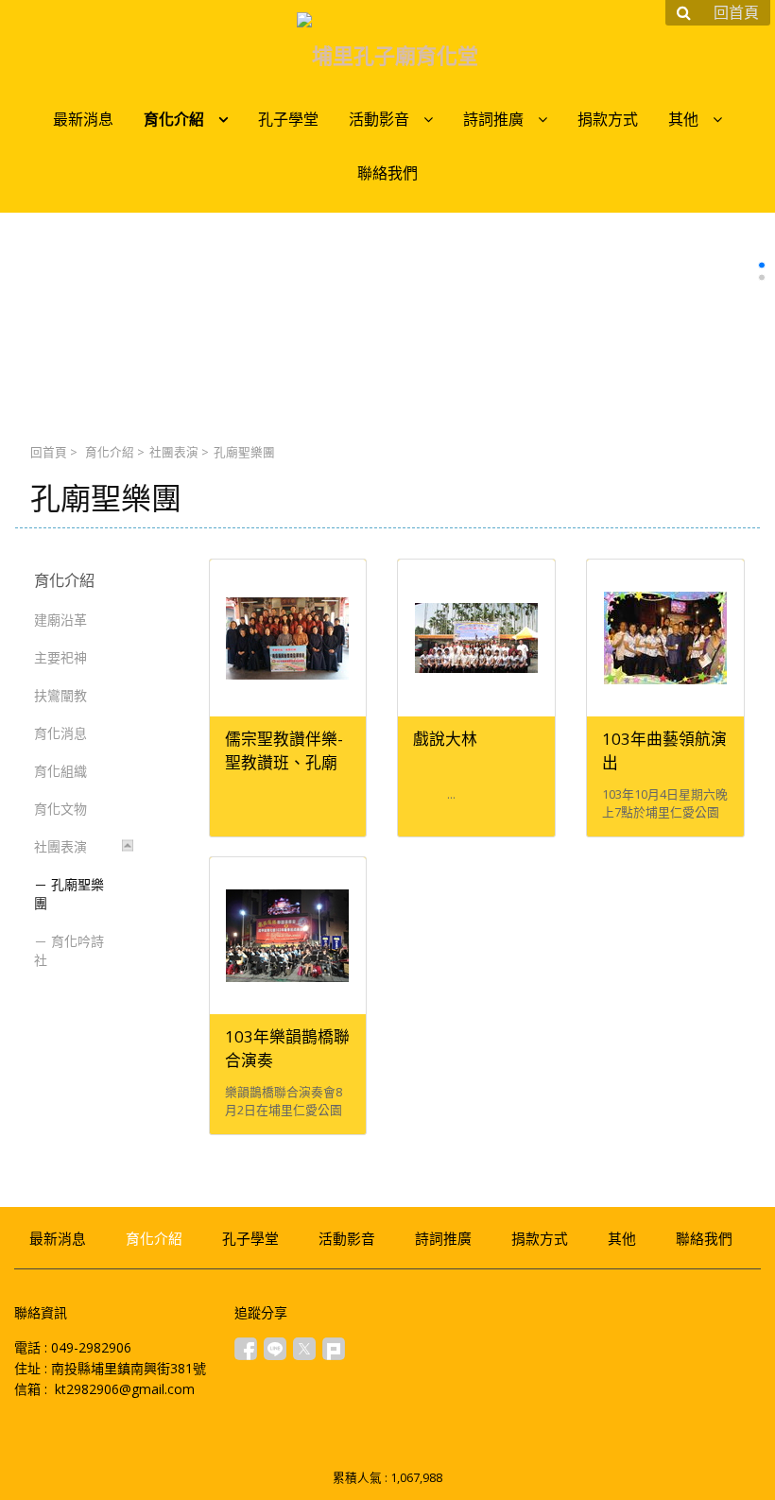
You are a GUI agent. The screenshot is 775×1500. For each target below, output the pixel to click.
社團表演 (173, 452)
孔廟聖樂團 (69, 893)
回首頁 (48, 452)
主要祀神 (60, 657)
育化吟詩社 (69, 950)
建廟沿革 (60, 620)
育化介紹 (109, 452)
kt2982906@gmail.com (125, 1389)
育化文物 (60, 809)
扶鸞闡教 (60, 695)
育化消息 (60, 733)
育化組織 (60, 771)
